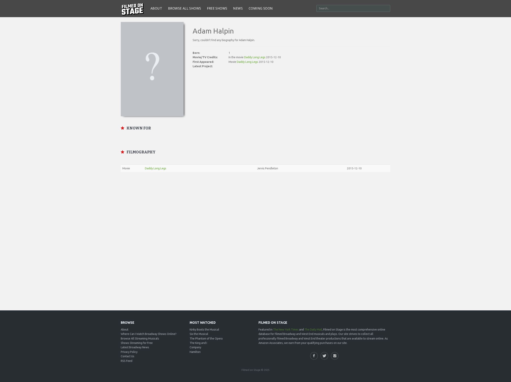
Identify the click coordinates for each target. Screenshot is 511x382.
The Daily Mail (313, 329)
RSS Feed (126, 360)
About (156, 8)
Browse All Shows (184, 8)
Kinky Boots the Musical (204, 329)
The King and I (198, 342)
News (238, 8)
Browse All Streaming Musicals (140, 338)
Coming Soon (261, 8)
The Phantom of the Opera (206, 338)
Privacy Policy (129, 351)
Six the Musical (199, 334)
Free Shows (217, 8)
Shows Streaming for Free (137, 342)
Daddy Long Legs (254, 57)
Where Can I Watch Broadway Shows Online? (148, 334)
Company (195, 347)
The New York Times (286, 329)
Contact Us (127, 356)
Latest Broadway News (135, 347)
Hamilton (195, 351)
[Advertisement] (255, 204)
